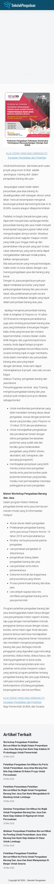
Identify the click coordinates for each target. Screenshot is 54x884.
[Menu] (49, 5)
